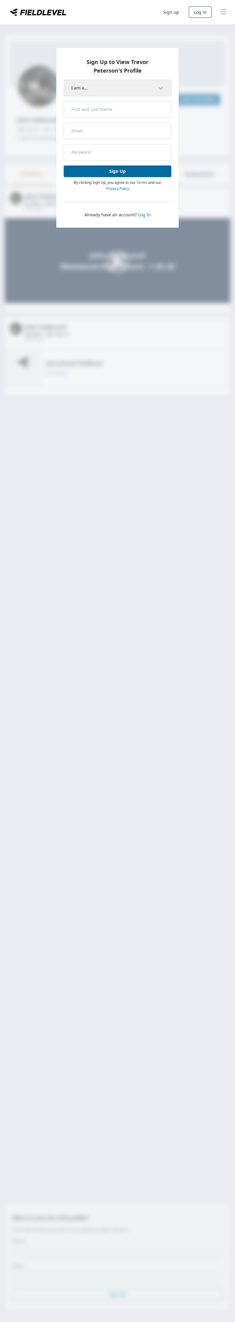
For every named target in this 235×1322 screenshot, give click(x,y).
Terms (141, 182)
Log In (144, 215)
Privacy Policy (117, 188)
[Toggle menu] (223, 12)
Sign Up (117, 171)
